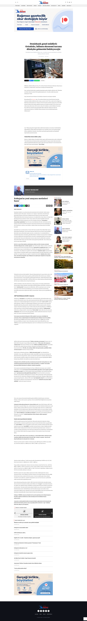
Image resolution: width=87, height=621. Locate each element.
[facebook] (65, 2)
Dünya (59, 5)
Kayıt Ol (41, 178)
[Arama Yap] (17, 2)
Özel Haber (17, 5)
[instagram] (71, 2)
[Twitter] (17, 206)
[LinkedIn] (22, 206)
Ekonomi (63, 5)
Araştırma (23, 5)
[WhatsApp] (24, 206)
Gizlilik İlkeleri (49, 614)
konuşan (34, 99)
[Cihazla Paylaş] (26, 206)
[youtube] (69, 2)
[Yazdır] (29, 206)
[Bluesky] (20, 206)
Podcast (39, 5)
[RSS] (48, 611)
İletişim (44, 614)
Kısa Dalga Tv (53, 5)
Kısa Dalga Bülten (46, 5)
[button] (47, 206)
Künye (41, 614)
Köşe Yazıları (29, 5)
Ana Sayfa (36, 614)
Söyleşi (35, 5)
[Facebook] (15, 206)
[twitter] (67, 2)
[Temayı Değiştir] (15, 2)
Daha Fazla (69, 5)
